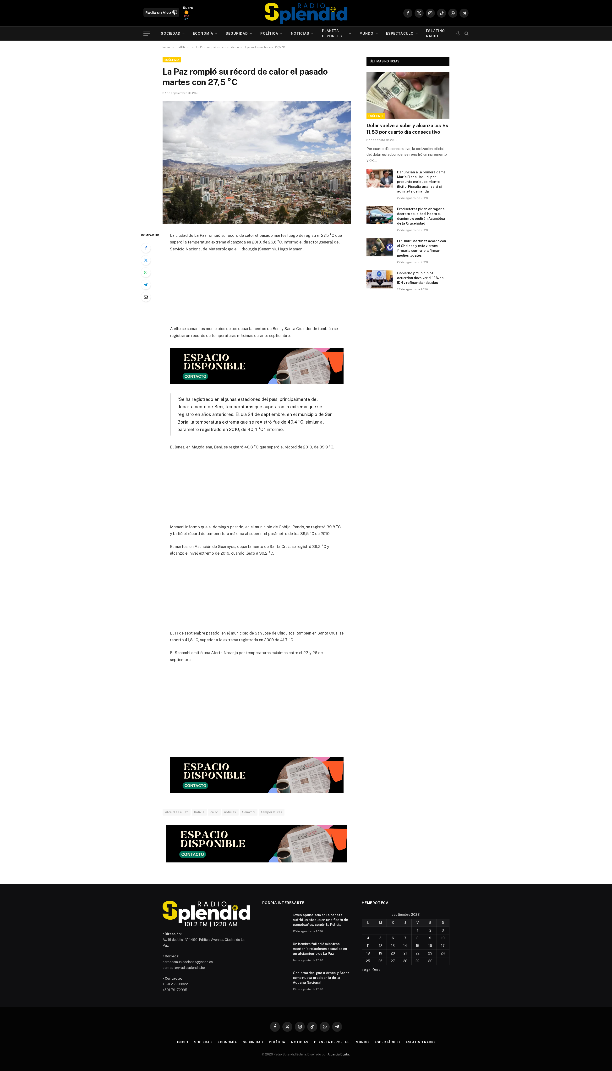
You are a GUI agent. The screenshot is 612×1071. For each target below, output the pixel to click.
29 (417, 961)
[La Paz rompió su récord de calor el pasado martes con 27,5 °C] (257, 162)
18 (368, 953)
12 (380, 946)
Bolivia (199, 812)
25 (368, 961)
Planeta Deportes (332, 33)
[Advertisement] (257, 291)
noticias (230, 812)
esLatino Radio (435, 33)
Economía (203, 33)
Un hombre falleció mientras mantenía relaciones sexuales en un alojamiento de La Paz (320, 948)
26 (380, 961)
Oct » (376, 970)
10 (443, 938)
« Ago (366, 970)
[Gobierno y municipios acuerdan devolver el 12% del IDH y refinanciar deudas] (379, 279)
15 (417, 946)
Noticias (300, 33)
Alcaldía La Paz (176, 812)
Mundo (367, 33)
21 (405, 953)
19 (380, 953)
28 (405, 961)
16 (430, 946)
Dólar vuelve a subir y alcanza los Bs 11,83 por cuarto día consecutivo (407, 129)
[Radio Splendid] (306, 13)
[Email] (146, 297)
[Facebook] (146, 248)
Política (269, 33)
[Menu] (146, 33)
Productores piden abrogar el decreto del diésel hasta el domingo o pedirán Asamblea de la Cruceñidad (421, 216)
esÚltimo (171, 59)
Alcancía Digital (339, 1054)
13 (393, 946)
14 (405, 946)
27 (393, 961)
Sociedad (170, 33)
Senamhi (248, 812)
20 (393, 953)
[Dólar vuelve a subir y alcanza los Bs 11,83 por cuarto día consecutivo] (407, 95)
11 (368, 946)
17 (443, 946)
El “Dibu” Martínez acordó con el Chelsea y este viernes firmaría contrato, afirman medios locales (421, 248)
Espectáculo (400, 33)
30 (430, 961)
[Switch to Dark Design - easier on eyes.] (458, 33)
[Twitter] (146, 260)
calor (214, 812)
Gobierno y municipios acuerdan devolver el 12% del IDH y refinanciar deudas (421, 278)
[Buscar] (466, 33)
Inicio (182, 1042)
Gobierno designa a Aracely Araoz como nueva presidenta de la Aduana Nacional (321, 977)
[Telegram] (146, 284)
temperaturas (271, 812)
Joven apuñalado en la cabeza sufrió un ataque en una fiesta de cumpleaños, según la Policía (320, 920)
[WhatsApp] (146, 272)
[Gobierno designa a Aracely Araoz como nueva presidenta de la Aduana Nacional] (275, 979)
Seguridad (237, 33)
